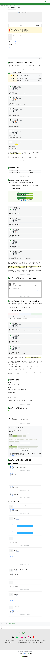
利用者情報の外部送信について (22, 642)
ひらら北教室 (11, 529)
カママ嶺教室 (11, 473)
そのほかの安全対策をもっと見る (25, 450)
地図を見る (11, 468)
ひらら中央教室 (11, 509)
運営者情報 (43, 640)
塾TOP (2, 5)
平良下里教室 (11, 466)
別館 (9, 560)
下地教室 (10, 493)
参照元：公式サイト (39, 290)
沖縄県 (4, 5)
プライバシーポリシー (12, 642)
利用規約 (6, 642)
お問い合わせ (35, 642)
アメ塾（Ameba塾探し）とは (12, 640)
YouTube (36, 637)
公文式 (15, 41)
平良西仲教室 (11, 486)
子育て (30, 637)
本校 (9, 541)
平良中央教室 (11, 479)
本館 (9, 554)
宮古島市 (7, 5)
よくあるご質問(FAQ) (41, 642)
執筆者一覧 (34, 640)
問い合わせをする (11, 455)
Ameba (21, 653)
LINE (19, 637)
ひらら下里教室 (11, 610)
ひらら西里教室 (11, 522)
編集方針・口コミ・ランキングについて (25, 640)
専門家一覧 (38, 640)
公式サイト (25, 526)
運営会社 (30, 642)
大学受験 (24, 637)
